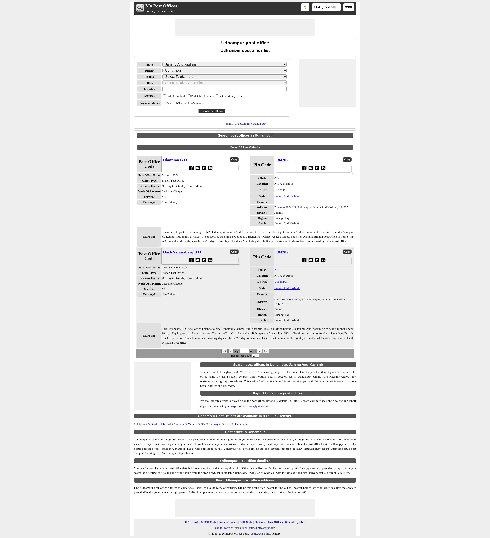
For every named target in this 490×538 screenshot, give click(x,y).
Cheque (181, 103)
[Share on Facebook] (191, 167)
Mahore (192, 424)
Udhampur (259, 123)
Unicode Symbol (295, 522)
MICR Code (208, 522)
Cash (169, 103)
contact (228, 527)
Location (149, 89)
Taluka (149, 76)
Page (237, 351)
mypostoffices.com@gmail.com (249, 406)
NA (276, 177)
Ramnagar (215, 424)
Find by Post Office (326, 7)
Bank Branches (227, 522)
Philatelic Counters (202, 96)
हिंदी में (348, 7)
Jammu (179, 424)
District (149, 70)
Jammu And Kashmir (237, 123)
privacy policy (266, 527)
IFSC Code (192, 522)
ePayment (197, 103)
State (149, 64)
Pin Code (260, 522)
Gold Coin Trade (176, 96)
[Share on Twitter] (204, 167)
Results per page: (241, 355)
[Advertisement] (245, 27)
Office (149, 82)
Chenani (142, 424)
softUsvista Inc (261, 533)
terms (252, 527)
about (218, 527)
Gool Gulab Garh (161, 424)
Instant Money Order (231, 96)
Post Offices (275, 522)
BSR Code (245, 522)
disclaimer (241, 527)
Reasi (228, 424)
